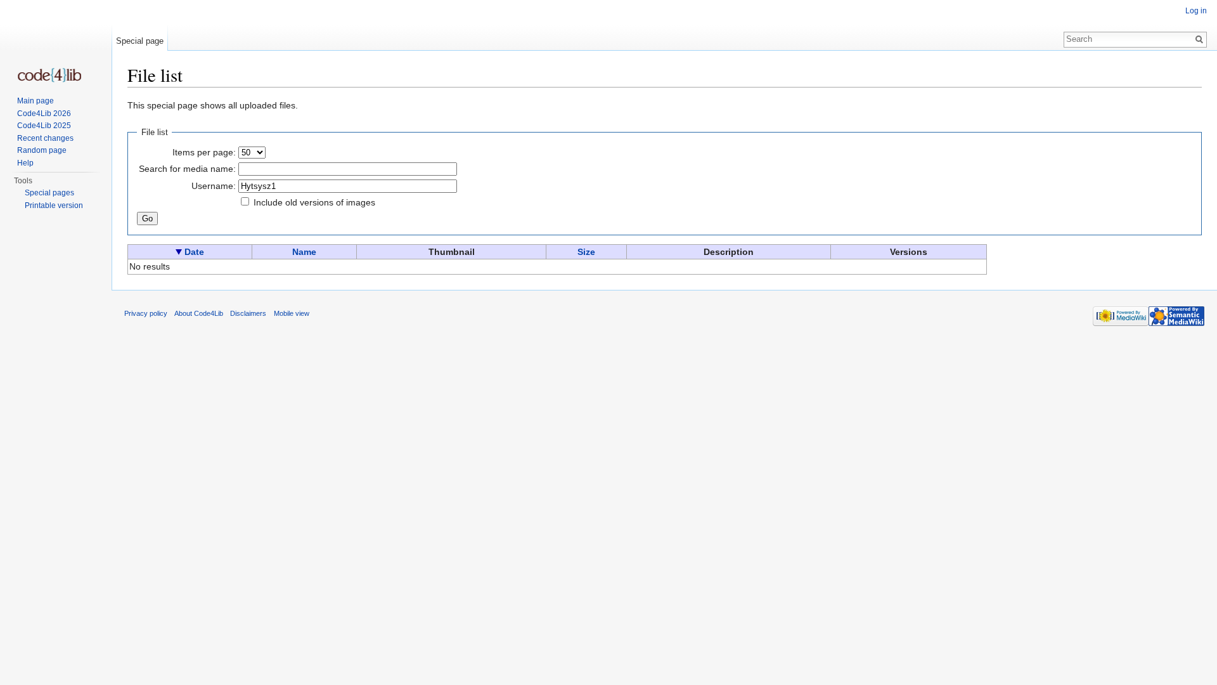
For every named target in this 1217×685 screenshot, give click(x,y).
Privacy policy (145, 313)
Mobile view (291, 313)
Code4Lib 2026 (44, 113)
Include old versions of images (314, 202)
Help (25, 163)
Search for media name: (187, 169)
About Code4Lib (198, 313)
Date (194, 252)
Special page (140, 41)
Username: (213, 186)
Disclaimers (248, 313)
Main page (35, 100)
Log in (1196, 10)
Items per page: (204, 152)
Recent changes (45, 138)
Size (586, 252)
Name (304, 252)
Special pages (49, 192)
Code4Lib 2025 (44, 125)
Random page (42, 150)
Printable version (54, 205)
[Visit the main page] (49, 75)
